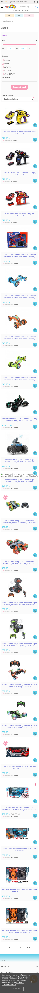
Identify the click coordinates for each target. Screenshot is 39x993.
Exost (6, 64)
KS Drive (7, 71)
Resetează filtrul (19, 87)
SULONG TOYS (10, 74)
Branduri (23, 7)
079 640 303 (25, 11)
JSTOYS (7, 67)
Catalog (10, 21)
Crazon (7, 60)
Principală (4, 21)
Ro (6, 2)
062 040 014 (16, 11)
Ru (2, 2)
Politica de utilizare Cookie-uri (13, 984)
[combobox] (18, 99)
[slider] (2, 44)
